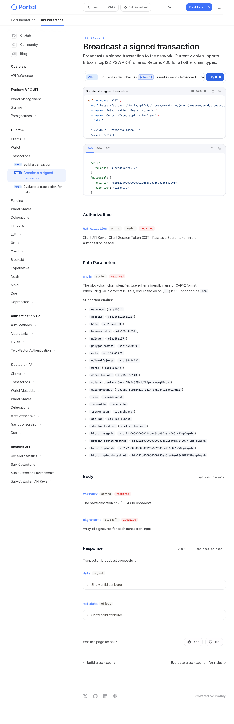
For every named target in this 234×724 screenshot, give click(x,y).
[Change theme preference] (219, 7)
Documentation (23, 20)
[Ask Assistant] (220, 91)
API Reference (52, 20)
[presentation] (152, 77)
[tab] (90, 148)
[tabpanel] (154, 174)
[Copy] (200, 77)
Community (29, 45)
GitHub (25, 35)
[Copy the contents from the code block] (212, 91)
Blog (23, 54)
